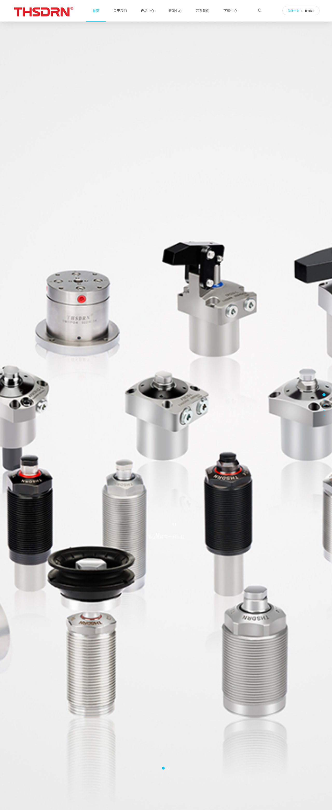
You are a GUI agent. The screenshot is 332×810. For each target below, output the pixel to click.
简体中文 (293, 10)
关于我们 (120, 11)
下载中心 (230, 11)
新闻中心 (175, 11)
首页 (96, 11)
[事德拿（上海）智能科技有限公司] (43, 10)
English (309, 10)
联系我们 (202, 11)
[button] (163, 768)
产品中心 (147, 11)
